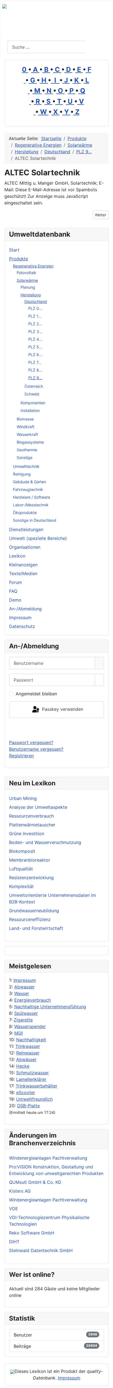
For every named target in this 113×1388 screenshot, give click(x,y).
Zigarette (23, 1020)
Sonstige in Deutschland (34, 520)
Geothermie (27, 449)
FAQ (13, 591)
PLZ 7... (34, 362)
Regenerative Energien (33, 266)
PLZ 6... (35, 354)
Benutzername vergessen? (36, 749)
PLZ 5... (35, 347)
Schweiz (31, 394)
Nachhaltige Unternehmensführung (50, 1006)
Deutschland (35, 301)
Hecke (22, 1066)
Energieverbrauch (32, 1000)
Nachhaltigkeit (31, 1039)
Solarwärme (27, 280)
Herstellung (31, 295)
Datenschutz (22, 626)
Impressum (24, 980)
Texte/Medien (23, 573)
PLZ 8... (35, 370)
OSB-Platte (28, 1105)
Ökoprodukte (25, 512)
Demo (15, 600)
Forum (15, 582)
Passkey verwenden (62, 709)
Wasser (21, 993)
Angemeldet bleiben (36, 693)
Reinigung (22, 474)
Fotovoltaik (26, 272)
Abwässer (26, 1059)
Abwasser (24, 987)
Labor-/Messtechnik (31, 504)
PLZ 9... (35, 377)
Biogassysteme (30, 442)
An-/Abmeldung (25, 608)
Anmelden (56, 728)
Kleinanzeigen (23, 564)
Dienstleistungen (26, 529)
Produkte (18, 258)
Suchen (98, 47)
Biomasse (25, 419)
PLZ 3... (35, 331)
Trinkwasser (27, 1046)
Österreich (33, 386)
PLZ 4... (35, 339)
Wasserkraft (27, 434)
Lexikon (17, 556)
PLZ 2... (35, 323)
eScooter (25, 1092)
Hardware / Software (31, 497)
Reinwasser (27, 1053)
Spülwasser (26, 1013)
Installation (30, 410)
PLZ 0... (35, 308)
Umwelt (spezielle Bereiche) (38, 538)
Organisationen (24, 547)
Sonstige (24, 457)
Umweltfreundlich (34, 1099)
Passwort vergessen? (31, 742)
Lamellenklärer (31, 1079)
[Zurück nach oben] (106, 1381)
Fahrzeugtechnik (28, 489)
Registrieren (21, 755)
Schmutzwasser (32, 1072)
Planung (28, 287)
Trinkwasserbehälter (36, 1086)
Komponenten (33, 402)
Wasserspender (30, 1026)
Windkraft (25, 426)
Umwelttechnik (26, 466)
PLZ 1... (34, 316)
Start (14, 250)
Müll (18, 1033)
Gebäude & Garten (29, 481)
